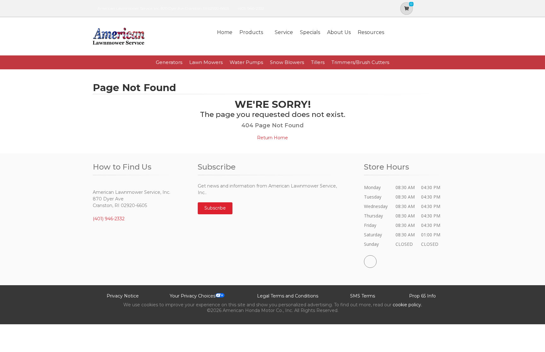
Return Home (272, 138)
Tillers (318, 62)
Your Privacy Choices (192, 296)
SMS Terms (362, 296)
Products (251, 32)
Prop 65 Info (422, 296)
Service (284, 32)
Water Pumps (246, 62)
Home (224, 32)
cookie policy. (407, 305)
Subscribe (215, 208)
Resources (371, 32)
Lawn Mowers (206, 62)
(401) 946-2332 (251, 8)
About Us (339, 32)
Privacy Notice (123, 296)
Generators (169, 62)
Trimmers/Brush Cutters (360, 62)
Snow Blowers (287, 62)
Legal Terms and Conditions (287, 296)
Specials (310, 32)
